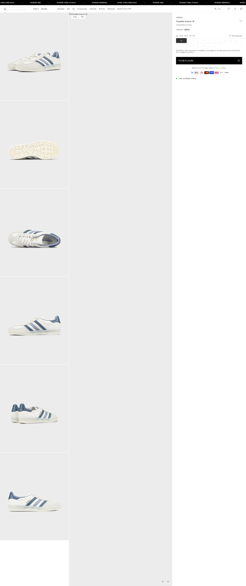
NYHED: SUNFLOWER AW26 (127, 3)
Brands (102, 9)
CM (193, 36)
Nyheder (60, 9)
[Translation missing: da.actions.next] (168, 581)
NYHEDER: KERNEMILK (99, 3)
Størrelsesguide (237, 36)
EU (177, 36)
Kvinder (44, 9)
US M (181, 36)
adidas (179, 17)
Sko (68, 9)
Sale (75, 17)
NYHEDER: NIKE (35, 3)
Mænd (36, 9)
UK (190, 36)
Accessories (82, 9)
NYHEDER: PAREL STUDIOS (66, 3)
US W (186, 36)
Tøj (73, 9)
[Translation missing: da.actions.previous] (163, 581)
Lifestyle (93, 9)
